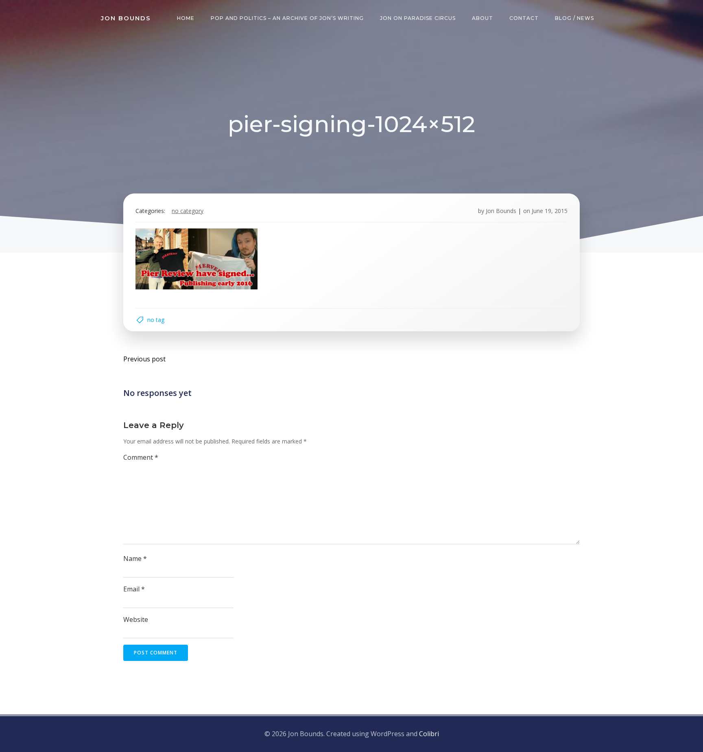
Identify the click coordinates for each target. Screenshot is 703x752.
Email (134, 589)
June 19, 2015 (550, 211)
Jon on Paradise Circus (418, 18)
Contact (524, 18)
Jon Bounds (501, 211)
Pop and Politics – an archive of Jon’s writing (287, 18)
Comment (140, 457)
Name (135, 558)
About (482, 18)
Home (185, 18)
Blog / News (574, 18)
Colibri (429, 733)
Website (135, 619)
